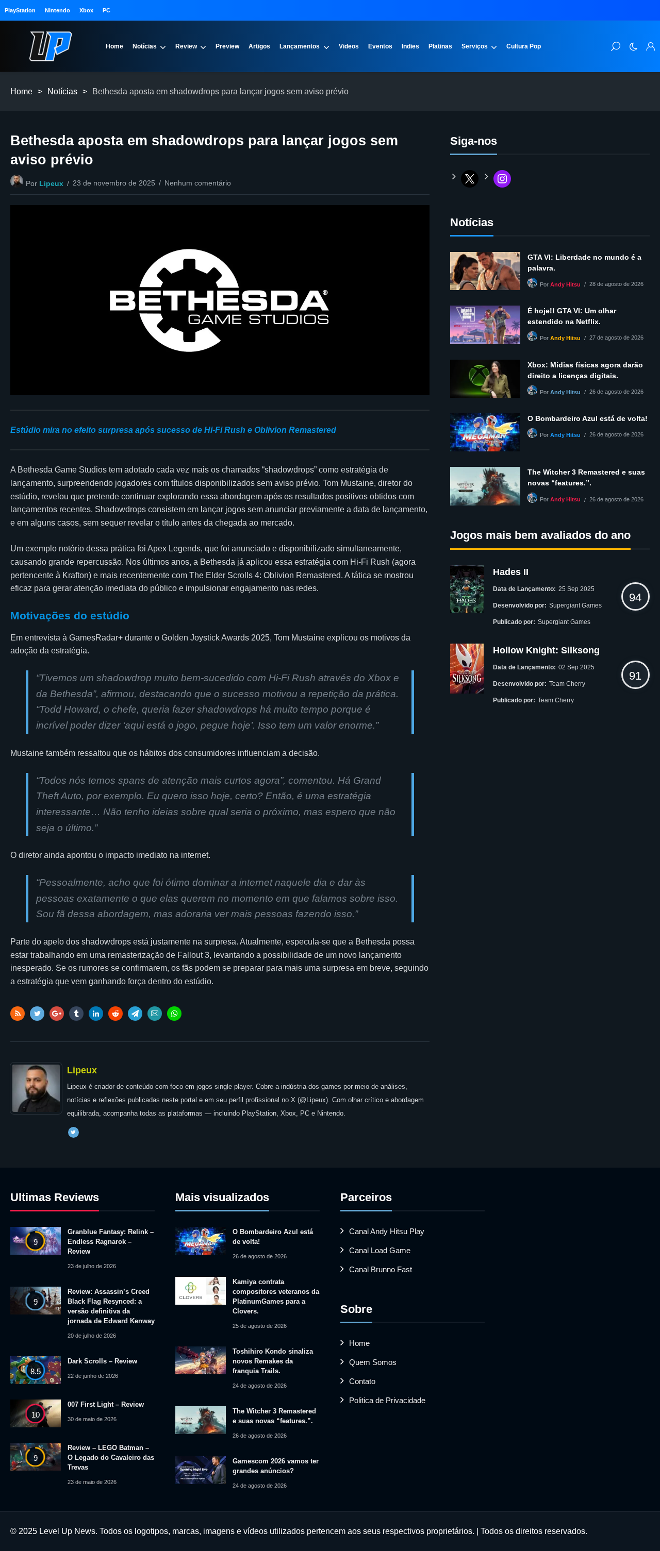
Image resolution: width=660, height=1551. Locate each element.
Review (186, 46)
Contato (362, 1381)
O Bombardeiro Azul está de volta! (587, 418)
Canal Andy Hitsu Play (386, 1231)
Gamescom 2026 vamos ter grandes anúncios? (276, 1466)
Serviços (474, 46)
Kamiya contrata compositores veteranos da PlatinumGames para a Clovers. (276, 1296)
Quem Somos (373, 1362)
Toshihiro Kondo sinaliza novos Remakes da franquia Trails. (273, 1361)
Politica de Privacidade (387, 1400)
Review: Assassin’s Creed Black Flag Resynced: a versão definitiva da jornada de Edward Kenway (111, 1306)
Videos (349, 46)
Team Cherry (567, 683)
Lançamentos (299, 46)
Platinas (440, 46)
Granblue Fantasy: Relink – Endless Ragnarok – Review (111, 1241)
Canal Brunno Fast (380, 1269)
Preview (227, 46)
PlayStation (20, 10)
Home (114, 46)
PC (106, 10)
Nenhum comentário (197, 183)
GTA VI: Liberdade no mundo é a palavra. (584, 262)
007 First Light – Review (106, 1404)
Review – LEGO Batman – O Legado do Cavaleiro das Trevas (111, 1457)
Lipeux (51, 183)
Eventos (380, 46)
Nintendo (57, 10)
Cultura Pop (523, 46)
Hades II (511, 572)
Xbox (86, 10)
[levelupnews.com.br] (50, 46)
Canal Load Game (379, 1250)
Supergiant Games (575, 605)
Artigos (259, 46)
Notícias (145, 46)
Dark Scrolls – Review (102, 1361)
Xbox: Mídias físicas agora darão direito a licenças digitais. (585, 370)
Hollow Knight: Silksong (546, 650)
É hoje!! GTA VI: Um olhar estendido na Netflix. (571, 316)
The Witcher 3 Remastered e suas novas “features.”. (586, 477)
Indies (410, 46)
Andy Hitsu (565, 284)
